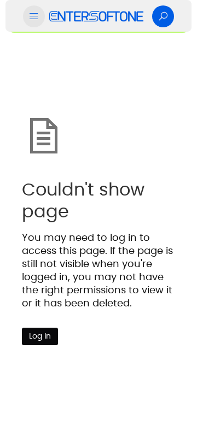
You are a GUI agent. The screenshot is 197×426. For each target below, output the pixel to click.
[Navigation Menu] (34, 16)
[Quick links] (96, 16)
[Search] (163, 16)
